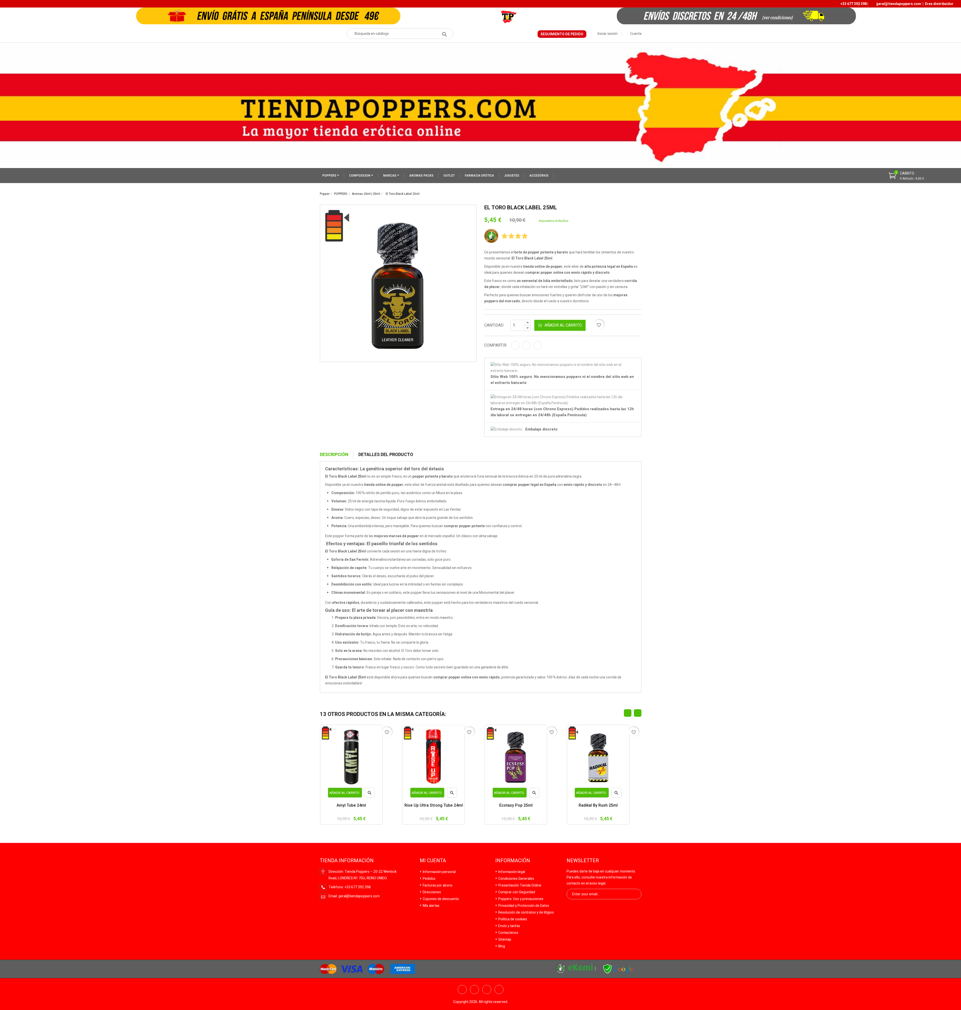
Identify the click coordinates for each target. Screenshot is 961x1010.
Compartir (515, 345)
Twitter (474, 989)
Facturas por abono (437, 885)
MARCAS (390, 175)
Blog (501, 946)
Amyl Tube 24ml (351, 805)
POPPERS (329, 175)
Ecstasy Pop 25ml (516, 805)
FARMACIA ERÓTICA (479, 175)
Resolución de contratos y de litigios (526, 912)
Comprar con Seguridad (516, 892)
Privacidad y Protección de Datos (523, 905)
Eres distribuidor (939, 4)
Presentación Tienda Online (519, 885)
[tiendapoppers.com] (618, 969)
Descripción (334, 455)
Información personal (439, 872)
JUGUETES (511, 175)
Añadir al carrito (563, 325)
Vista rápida (369, 794)
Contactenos (508, 932)
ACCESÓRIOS (539, 175)
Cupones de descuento (440, 899)
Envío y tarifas (509, 926)
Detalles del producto (385, 455)
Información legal (511, 872)
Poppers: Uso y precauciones (520, 899)
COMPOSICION (360, 175)
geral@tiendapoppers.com (898, 4)
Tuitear (526, 345)
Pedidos (428, 878)
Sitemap (504, 939)
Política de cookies (512, 919)
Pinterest (537, 345)
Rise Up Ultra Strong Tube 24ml (433, 805)
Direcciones (431, 892)
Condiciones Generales (516, 878)
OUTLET (449, 175)
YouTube (486, 989)
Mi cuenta (433, 860)
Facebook (462, 989)
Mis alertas (430, 905)
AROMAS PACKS (421, 175)
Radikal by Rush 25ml (598, 805)
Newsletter (583, 860)
